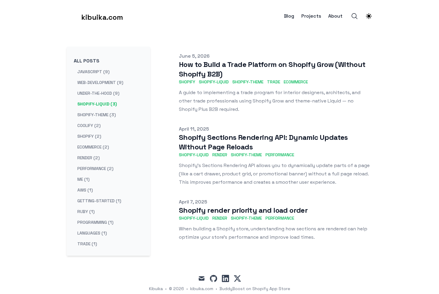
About (335, 16)
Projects (311, 16)
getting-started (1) (99, 200)
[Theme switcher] (368, 16)
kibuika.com (201, 288)
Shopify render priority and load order (243, 210)
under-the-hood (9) (98, 93)
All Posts (86, 61)
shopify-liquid (214, 82)
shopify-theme (247, 82)
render (219, 154)
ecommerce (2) (93, 147)
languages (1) (92, 233)
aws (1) (85, 190)
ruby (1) (86, 211)
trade (273, 82)
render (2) (88, 157)
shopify (187, 82)
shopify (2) (89, 136)
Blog (289, 16)
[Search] (354, 16)
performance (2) (95, 168)
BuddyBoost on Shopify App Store (255, 288)
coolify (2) (89, 125)
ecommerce (296, 82)
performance (279, 154)
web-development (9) (100, 82)
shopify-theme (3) (96, 114)
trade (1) (87, 243)
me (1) (83, 179)
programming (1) (95, 222)
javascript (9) (93, 71)
